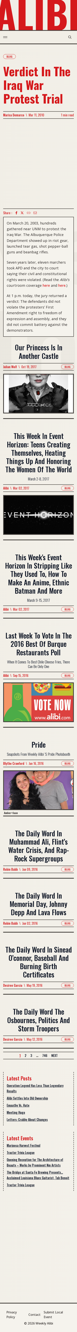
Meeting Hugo (16, 1112)
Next (54, 1055)
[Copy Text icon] (28, 212)
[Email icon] (35, 212)
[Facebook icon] (16, 212)
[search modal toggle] (70, 37)
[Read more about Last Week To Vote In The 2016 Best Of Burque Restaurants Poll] (38, 704)
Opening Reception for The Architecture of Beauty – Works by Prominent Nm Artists (35, 1162)
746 (44, 1055)
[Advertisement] (38, 163)
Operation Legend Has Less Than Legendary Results (35, 1088)
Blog (9, 56)
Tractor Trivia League (21, 1152)
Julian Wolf (10, 366)
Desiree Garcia (12, 985)
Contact (34, 1314)
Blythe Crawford (13, 763)
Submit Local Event (53, 1314)
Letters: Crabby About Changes (27, 1119)
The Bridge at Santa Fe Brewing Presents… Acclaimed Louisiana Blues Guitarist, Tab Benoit (38, 1175)
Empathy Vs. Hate (18, 1105)
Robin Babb (10, 869)
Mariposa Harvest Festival (23, 1145)
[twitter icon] (22, 212)
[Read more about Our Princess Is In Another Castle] (38, 396)
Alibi (6, 488)
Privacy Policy (11, 1314)
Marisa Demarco (13, 115)
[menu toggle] (5, 37)
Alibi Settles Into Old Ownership (27, 1098)
